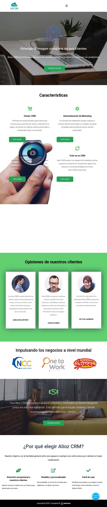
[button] (54, 68)
